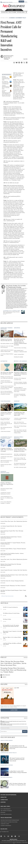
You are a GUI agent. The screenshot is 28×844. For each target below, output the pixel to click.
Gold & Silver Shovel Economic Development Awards (10, 820)
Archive (25, 718)
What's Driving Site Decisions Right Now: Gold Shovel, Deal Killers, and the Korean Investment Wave (13, 663)
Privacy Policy (19, 842)
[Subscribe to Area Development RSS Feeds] (5, 836)
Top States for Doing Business (6, 825)
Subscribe (21, 1)
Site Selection (3, 812)
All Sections (26, 12)
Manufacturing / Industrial (18, 437)
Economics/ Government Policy (17, 17)
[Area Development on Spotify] (15, 836)
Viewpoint (17, 401)
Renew (26, 1)
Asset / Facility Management (5, 808)
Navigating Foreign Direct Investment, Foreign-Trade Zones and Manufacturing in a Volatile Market (13, 670)
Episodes (25, 657)
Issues (26, 684)
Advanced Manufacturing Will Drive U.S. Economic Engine (5, 87)
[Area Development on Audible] (19, 836)
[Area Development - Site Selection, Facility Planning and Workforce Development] (14, 5)
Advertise (10, 2)
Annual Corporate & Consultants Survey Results (9, 821)
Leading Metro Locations (5, 823)
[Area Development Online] (13, 839)
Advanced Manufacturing (5, 472)
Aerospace (17, 327)
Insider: (13, 722)
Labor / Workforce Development (6, 810)
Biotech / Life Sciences (20, 361)
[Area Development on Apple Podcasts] (12, 836)
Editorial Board (21, 12)
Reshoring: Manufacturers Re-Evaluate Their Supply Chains (6, 78)
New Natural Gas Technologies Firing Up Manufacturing (5, 82)
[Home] (8, 836)
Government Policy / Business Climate (11, 310)
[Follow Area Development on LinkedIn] (1, 836)
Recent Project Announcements (6, 814)
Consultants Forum (5, 2)
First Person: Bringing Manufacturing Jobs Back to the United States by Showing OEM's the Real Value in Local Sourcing (6, 93)
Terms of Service (25, 842)
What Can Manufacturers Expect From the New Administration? (11, 312)
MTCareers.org (10, 272)
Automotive (4, 361)
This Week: (14, 725)
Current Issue (4, 799)
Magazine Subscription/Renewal (8, 794)
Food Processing (5, 401)
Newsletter (3, 797)
